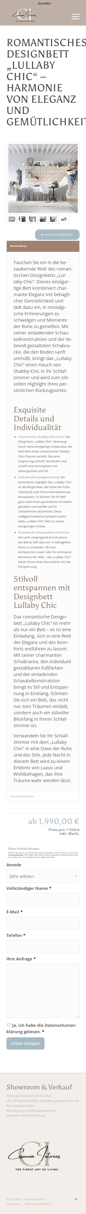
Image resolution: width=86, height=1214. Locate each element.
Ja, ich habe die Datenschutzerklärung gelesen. (41, 1028)
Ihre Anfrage (21, 959)
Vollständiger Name (28, 888)
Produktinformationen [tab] (22, 796)
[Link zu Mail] (76, 1199)
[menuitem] (44, 3)
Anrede (13, 864)
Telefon (15, 935)
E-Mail (14, 911)
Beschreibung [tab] (18, 245)
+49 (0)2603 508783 (24, 1101)
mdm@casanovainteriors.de (59, 1101)
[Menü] (73, 16)
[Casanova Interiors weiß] (35, 16)
